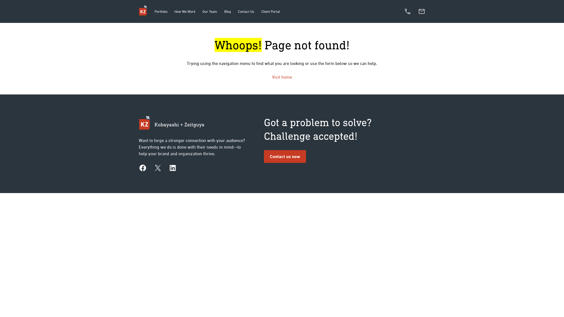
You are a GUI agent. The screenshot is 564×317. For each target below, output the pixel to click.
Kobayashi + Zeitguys (179, 124)
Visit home (282, 76)
